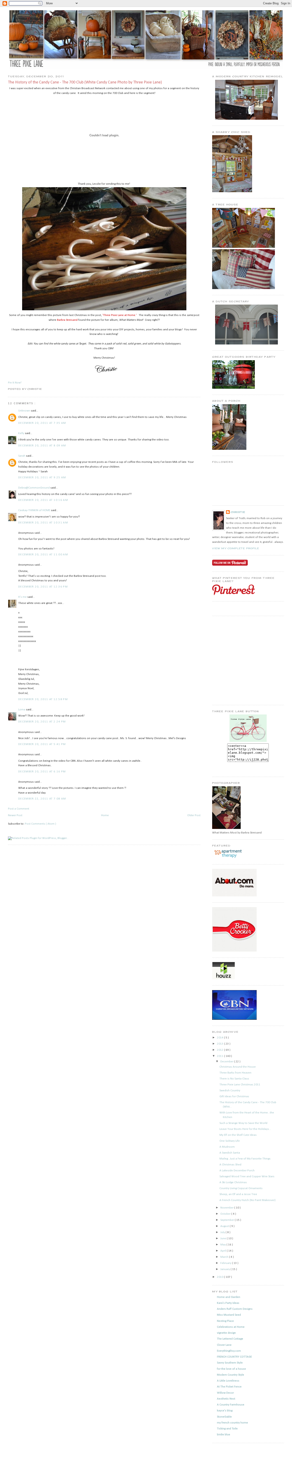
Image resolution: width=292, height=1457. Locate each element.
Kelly (21, 433)
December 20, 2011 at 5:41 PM (42, 744)
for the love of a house (231, 1368)
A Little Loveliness (228, 1380)
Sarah (22, 455)
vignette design (226, 1332)
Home (105, 815)
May (223, 1244)
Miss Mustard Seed (229, 1314)
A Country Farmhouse (230, 1404)
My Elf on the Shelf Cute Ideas (238, 1135)
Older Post (194, 815)
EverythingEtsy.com (229, 1350)
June (223, 1238)
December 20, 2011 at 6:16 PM (42, 771)
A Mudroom (227, 1146)
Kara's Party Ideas (228, 1303)
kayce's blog (224, 1410)
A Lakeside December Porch (237, 1170)
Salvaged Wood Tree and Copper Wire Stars (246, 1176)
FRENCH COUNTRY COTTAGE (234, 1356)
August (225, 1226)
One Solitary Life (229, 1140)
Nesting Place (225, 1321)
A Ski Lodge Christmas (233, 1182)
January (225, 1269)
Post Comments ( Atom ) (40, 823)
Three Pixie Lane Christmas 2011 (239, 1084)
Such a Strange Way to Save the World (243, 1123)
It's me (22, 596)
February (226, 1263)
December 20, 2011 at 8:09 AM (42, 445)
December (227, 1061)
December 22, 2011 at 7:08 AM (42, 798)
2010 (220, 1277)
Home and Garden (228, 1297)
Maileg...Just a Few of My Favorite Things (245, 1158)
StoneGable (224, 1416)
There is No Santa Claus (234, 1078)
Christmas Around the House (237, 1066)
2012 (220, 1049)
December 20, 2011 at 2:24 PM (42, 721)
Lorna (22, 709)
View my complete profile (235, 548)
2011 (220, 1056)
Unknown (24, 410)
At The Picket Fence (229, 1386)
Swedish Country (229, 1090)
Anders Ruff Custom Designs (235, 1308)
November (227, 1207)
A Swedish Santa (229, 1152)
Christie (238, 512)
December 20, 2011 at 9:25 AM (42, 477)
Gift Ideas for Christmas (234, 1096)
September (227, 1220)
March (224, 1256)
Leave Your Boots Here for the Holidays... (245, 1129)
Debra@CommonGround (34, 487)
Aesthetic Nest (226, 1398)
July (223, 1232)
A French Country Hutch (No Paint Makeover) (247, 1200)
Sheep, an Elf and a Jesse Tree (238, 1194)
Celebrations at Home (231, 1326)
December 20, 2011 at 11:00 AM (43, 554)
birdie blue (223, 1434)
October (225, 1213)
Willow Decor (225, 1392)
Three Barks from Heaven (235, 1072)
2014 (220, 1037)
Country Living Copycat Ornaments (241, 1188)
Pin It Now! (14, 382)
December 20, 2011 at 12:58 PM (43, 699)
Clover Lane (224, 1344)
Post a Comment (18, 808)
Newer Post (15, 815)
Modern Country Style (230, 1374)
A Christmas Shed (230, 1164)
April (223, 1250)
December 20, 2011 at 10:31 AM (43, 522)
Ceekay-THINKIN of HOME (34, 510)
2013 (220, 1043)
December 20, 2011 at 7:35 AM (42, 423)
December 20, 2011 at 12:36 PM (43, 586)
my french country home (232, 1422)
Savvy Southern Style (230, 1362)
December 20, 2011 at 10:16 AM (43, 500)
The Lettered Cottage (230, 1338)
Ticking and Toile (227, 1428)
